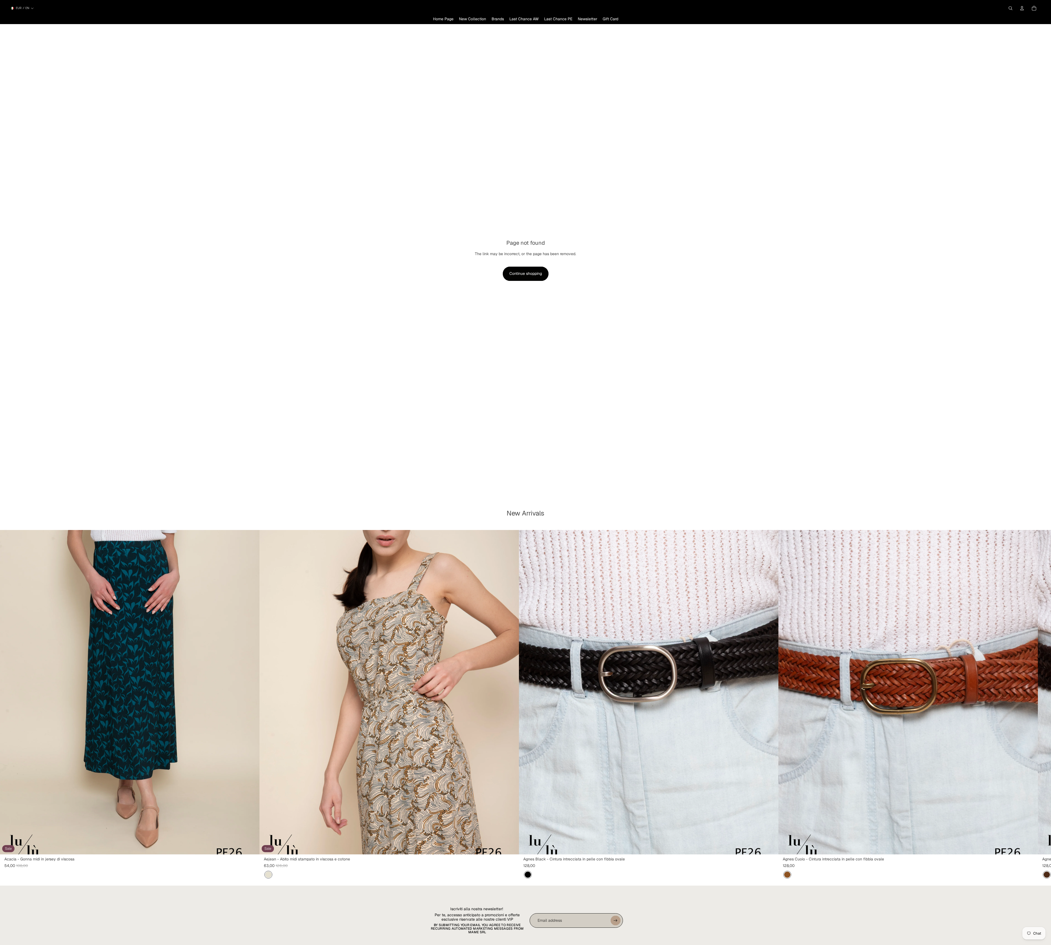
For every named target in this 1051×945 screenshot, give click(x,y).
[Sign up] (615, 921)
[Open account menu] (1022, 8)
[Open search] (1010, 8)
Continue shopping (525, 273)
